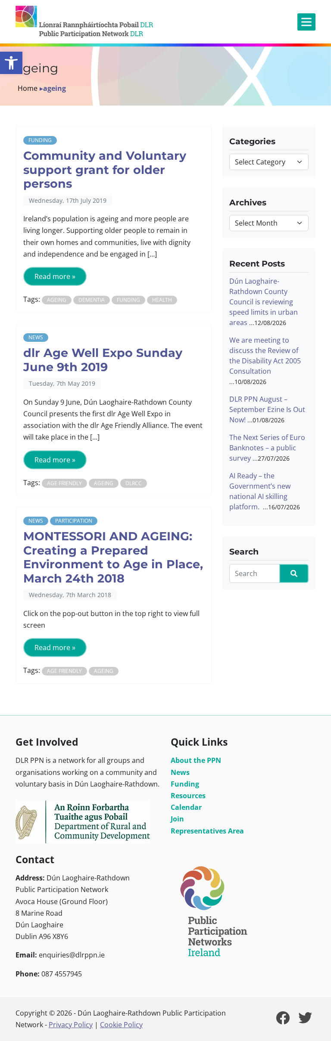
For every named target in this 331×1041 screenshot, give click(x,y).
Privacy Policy (71, 1024)
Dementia (91, 300)
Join (177, 819)
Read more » (54, 276)
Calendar (186, 807)
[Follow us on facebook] (282, 1020)
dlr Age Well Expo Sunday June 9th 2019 (102, 360)
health (162, 300)
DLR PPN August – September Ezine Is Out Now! (267, 409)
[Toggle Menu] (306, 22)
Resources (188, 795)
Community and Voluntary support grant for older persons (104, 170)
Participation (73, 520)
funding (128, 300)
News (35, 337)
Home (27, 88)
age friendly (64, 483)
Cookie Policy (121, 1024)
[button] (11, 63)
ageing (56, 300)
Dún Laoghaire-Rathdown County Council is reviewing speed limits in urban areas (263, 301)
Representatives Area (207, 831)
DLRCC (133, 483)
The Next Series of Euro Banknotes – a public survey (267, 448)
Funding (40, 140)
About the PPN (196, 760)
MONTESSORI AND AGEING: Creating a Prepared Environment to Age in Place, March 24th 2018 (113, 557)
